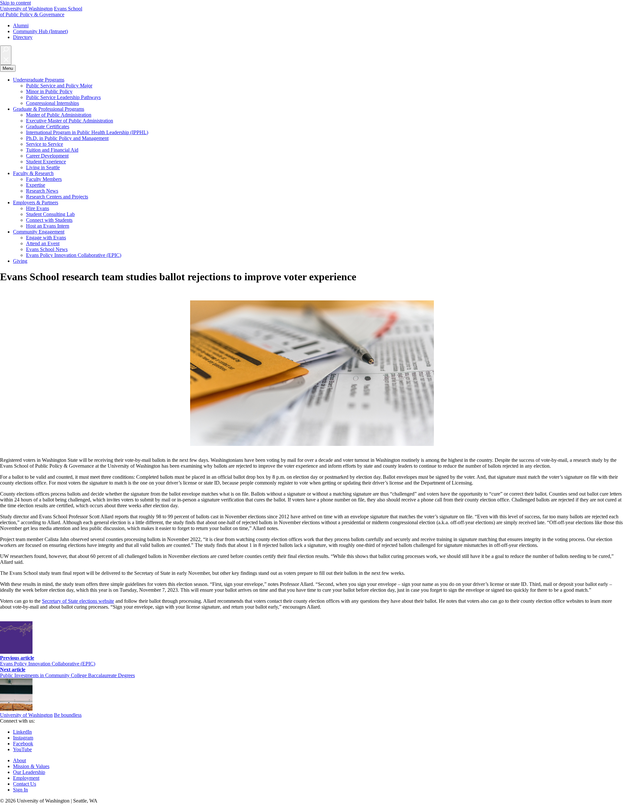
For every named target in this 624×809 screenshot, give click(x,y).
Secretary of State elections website (78, 601)
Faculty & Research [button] (33, 173)
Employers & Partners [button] (35, 202)
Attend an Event (42, 243)
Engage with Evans (46, 237)
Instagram (23, 737)
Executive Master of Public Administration (69, 120)
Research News (42, 191)
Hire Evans (37, 208)
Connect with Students (49, 220)
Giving (20, 261)
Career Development (47, 155)
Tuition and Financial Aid (52, 150)
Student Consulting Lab (50, 214)
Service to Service (44, 144)
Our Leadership (29, 772)
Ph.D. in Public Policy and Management (67, 138)
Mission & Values (31, 766)
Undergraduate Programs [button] (38, 79)
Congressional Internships (52, 103)
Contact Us (24, 784)
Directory (22, 37)
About (19, 760)
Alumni (21, 25)
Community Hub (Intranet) (40, 31)
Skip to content (15, 3)
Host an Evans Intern (47, 226)
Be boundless (68, 715)
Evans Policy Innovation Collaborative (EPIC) (73, 255)
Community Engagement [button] (38, 231)
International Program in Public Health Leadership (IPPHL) (87, 132)
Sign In (20, 789)
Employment (26, 778)
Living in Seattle (43, 167)
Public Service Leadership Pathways (63, 97)
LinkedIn (22, 732)
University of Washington (26, 8)
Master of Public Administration (58, 115)
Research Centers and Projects (57, 196)
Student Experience (46, 161)
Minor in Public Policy (49, 91)
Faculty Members (44, 179)
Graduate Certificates (47, 126)
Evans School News (47, 249)
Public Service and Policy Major (59, 85)
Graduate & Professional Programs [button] (48, 109)
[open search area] (5, 55)
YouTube (22, 749)
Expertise (35, 185)
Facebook (23, 743)
